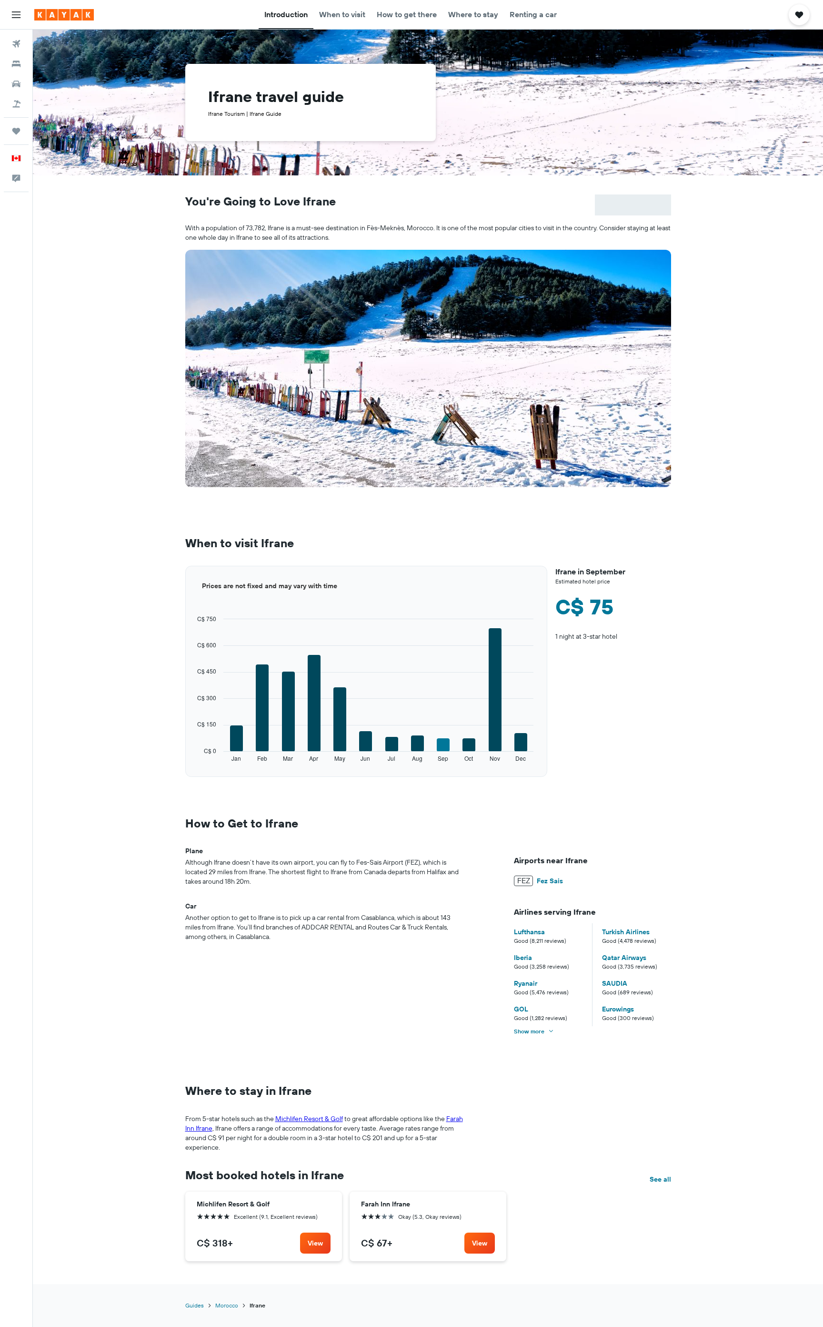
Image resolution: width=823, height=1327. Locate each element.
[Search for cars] (16, 83)
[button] (16, 14)
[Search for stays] (16, 63)
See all (660, 1179)
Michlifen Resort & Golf (309, 1118)
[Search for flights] (16, 43)
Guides (194, 1305)
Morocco (226, 1305)
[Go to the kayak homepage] (64, 14)
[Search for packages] (16, 103)
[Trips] (16, 131)
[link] (315, 1243)
